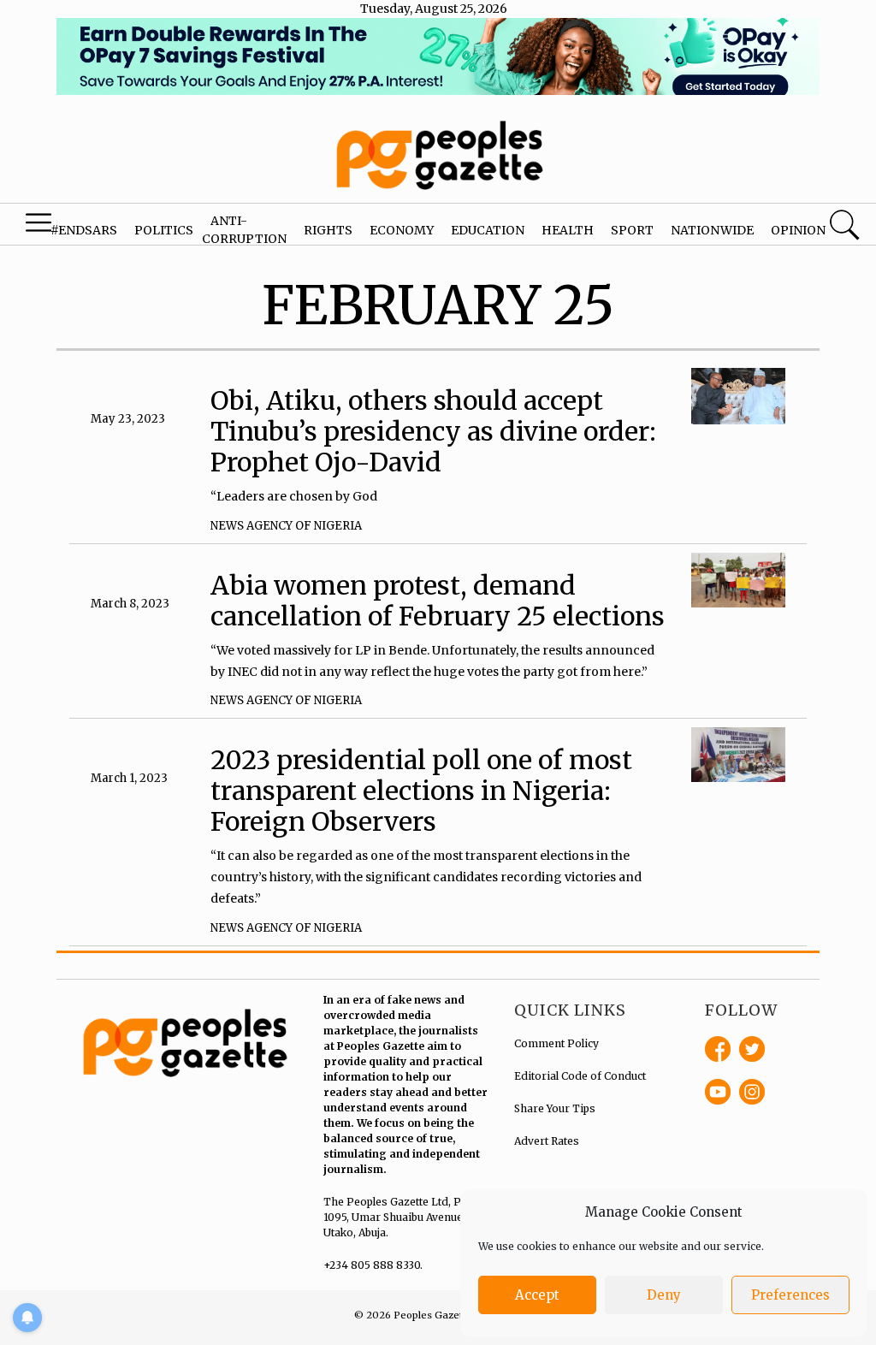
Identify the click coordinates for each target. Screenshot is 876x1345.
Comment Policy (556, 1043)
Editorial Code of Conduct (580, 1075)
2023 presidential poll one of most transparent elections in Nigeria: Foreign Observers (421, 791)
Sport (632, 230)
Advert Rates (546, 1141)
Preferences (790, 1295)
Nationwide (712, 230)
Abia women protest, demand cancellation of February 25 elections (437, 600)
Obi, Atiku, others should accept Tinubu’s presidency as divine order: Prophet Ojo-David (433, 431)
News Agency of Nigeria (286, 525)
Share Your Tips (554, 1108)
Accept (537, 1295)
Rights (328, 230)
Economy (402, 230)
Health (568, 230)
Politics (163, 230)
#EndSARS (83, 230)
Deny (664, 1295)
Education (487, 230)
